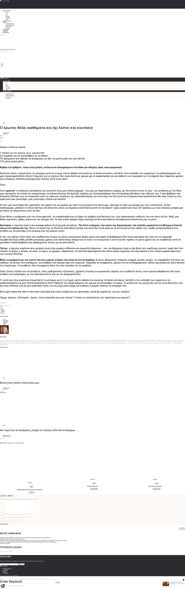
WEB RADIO (6, 32)
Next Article (3, 392)
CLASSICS (8, 18)
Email (1, 518)
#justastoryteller (7, 20)
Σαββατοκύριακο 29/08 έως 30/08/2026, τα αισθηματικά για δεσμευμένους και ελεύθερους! (25, 537)
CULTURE (8, 28)
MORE (4, 22)
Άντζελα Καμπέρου (7, 436)
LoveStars (5, 570)
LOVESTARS (6, 29)
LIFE (7, 19)
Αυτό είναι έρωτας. (92, 486)
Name (1, 515)
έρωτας (4, 319)
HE (6, 13)
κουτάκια (5, 322)
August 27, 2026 (31, 492)
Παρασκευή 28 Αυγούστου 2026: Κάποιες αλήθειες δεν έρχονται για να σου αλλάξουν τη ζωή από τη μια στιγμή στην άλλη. (33, 540)
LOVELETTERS (6, 10)
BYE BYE (8, 16)
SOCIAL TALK (9, 26)
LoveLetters (5, 388)
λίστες (4, 323)
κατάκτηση (5, 321)
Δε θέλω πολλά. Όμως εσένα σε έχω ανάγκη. (30, 489)
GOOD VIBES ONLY (10, 25)
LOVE (7, 12)
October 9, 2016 (6, 132)
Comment (2, 512)
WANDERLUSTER (9, 23)
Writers (5, 571)
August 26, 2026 (94, 489)
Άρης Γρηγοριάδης (94, 488)
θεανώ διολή (5, 320)
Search (1, 526)
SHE (7, 15)
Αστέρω (31, 491)
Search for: (2, 578)
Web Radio (5, 573)
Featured (31, 486)
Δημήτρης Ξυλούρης (156, 488)
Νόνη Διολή (5, 133)
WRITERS (5, 31)
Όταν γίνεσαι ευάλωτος (155, 486)
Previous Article (4, 347)
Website (1, 521)
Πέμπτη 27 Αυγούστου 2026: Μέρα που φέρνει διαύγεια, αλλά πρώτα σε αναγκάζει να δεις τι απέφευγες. (28, 542)
